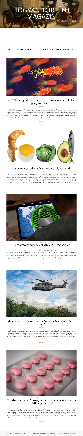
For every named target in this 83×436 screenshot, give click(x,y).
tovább (41, 121)
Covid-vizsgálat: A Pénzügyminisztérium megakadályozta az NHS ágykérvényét (41, 401)
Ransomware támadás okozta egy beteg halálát (41, 244)
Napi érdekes (44, 49)
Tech (72, 49)
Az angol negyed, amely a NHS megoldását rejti (41, 168)
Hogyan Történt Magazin (41, 13)
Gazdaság (66, 49)
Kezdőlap (10, 49)
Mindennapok (29, 49)
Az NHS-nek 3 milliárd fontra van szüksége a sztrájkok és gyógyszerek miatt (41, 102)
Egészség (58, 49)
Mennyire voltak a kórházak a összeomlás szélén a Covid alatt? (41, 322)
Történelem (19, 49)
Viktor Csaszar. (22, 433)
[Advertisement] (41, 37)
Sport (45, 53)
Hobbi (51, 49)
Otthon (39, 53)
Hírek (36, 49)
